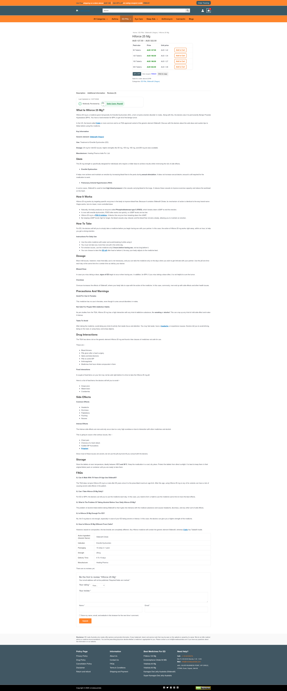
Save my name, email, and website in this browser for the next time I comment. (110, 615)
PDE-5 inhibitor (101, 215)
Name (82, 605)
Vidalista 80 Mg (150, 667)
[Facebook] (164, 688)
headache (164, 326)
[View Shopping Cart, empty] (208, 10)
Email (147, 605)
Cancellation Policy (84, 663)
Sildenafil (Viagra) (151, 32)
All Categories (99, 18)
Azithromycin (167, 18)
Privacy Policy (82, 656)
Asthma (115, 18)
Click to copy (162, 74)
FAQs (112, 663)
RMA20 (153, 74)
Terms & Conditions (117, 667)
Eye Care (139, 18)
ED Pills (125, 18)
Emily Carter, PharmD (115, 103)
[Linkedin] (178, 688)
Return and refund (83, 671)
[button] (203, 3)
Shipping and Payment (119, 671)
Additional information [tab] (96, 93)
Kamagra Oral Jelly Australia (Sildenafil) (159, 671)
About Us (113, 656)
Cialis (185, 529)
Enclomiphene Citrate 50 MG (155, 660)
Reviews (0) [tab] (111, 93)
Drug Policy (81, 660)
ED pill (104, 250)
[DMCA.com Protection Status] (203, 688)
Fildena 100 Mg (150, 656)
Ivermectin (180, 18)
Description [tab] (80, 93)
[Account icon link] (202, 10)
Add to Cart (180, 50)
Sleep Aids (151, 18)
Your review (85, 590)
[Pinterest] (174, 688)
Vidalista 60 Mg (150, 663)
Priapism (84, 448)
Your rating (84, 584)
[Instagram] (171, 688)
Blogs (191, 18)
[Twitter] (167, 688)
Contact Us (114, 660)
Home (135, 32)
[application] (106, 19)
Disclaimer (80, 667)
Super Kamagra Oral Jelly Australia (158, 675)
